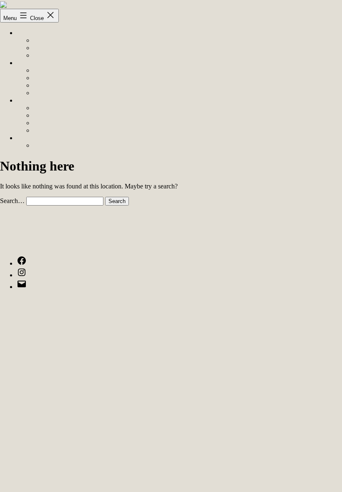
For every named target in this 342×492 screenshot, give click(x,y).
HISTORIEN (51, 40)
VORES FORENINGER (67, 55)
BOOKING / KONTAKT (58, 137)
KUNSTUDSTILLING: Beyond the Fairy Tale (96, 107)
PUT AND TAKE (57, 115)
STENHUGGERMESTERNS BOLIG (85, 77)
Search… (12, 200)
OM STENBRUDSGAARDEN (66, 32)
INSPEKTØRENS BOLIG (69, 70)
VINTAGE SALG (58, 130)
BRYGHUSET (53, 92)
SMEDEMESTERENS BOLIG (75, 85)
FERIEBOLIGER (47, 62)
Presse (41, 145)
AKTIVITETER (45, 100)
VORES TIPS (52, 47)
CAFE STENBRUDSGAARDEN (79, 122)
